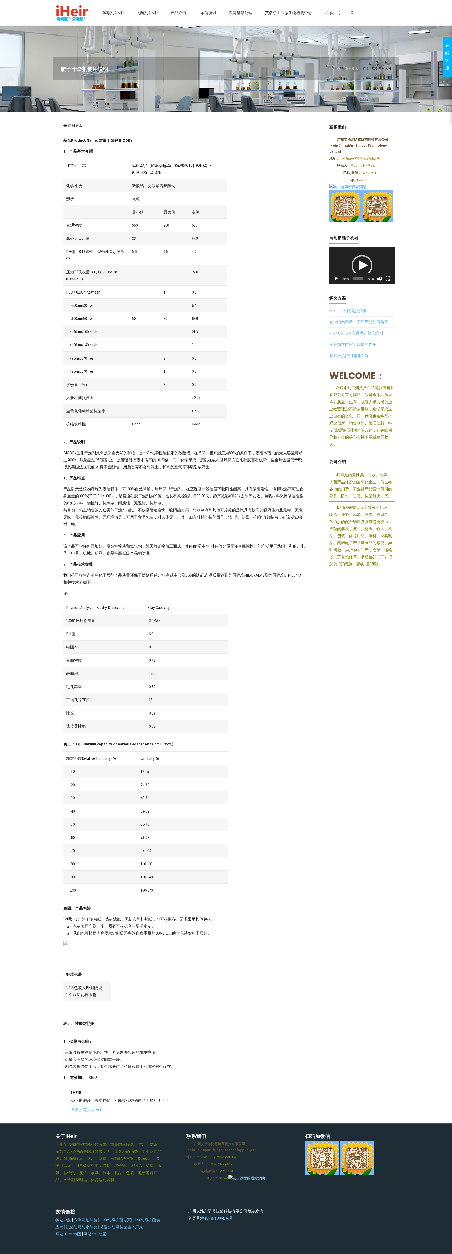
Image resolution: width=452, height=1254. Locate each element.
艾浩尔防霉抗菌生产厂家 (121, 1226)
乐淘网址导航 (85, 1219)
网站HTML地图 (68, 1234)
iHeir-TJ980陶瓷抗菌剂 (348, 310)
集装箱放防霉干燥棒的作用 (352, 344)
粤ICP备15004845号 (217, 1218)
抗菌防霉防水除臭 (81, 1226)
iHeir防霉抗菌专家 (115, 1219)
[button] (362, 265)
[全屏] (388, 278)
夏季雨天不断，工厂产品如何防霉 (358, 321)
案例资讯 (351, 69)
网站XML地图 (95, 1234)
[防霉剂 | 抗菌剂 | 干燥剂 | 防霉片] (71, 12)
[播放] (336, 278)
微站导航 (63, 1219)
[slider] (358, 278)
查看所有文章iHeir (86, 1109)
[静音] (379, 278)
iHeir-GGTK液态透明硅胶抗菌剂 (356, 333)
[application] (362, 265)
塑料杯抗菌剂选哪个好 (349, 355)
